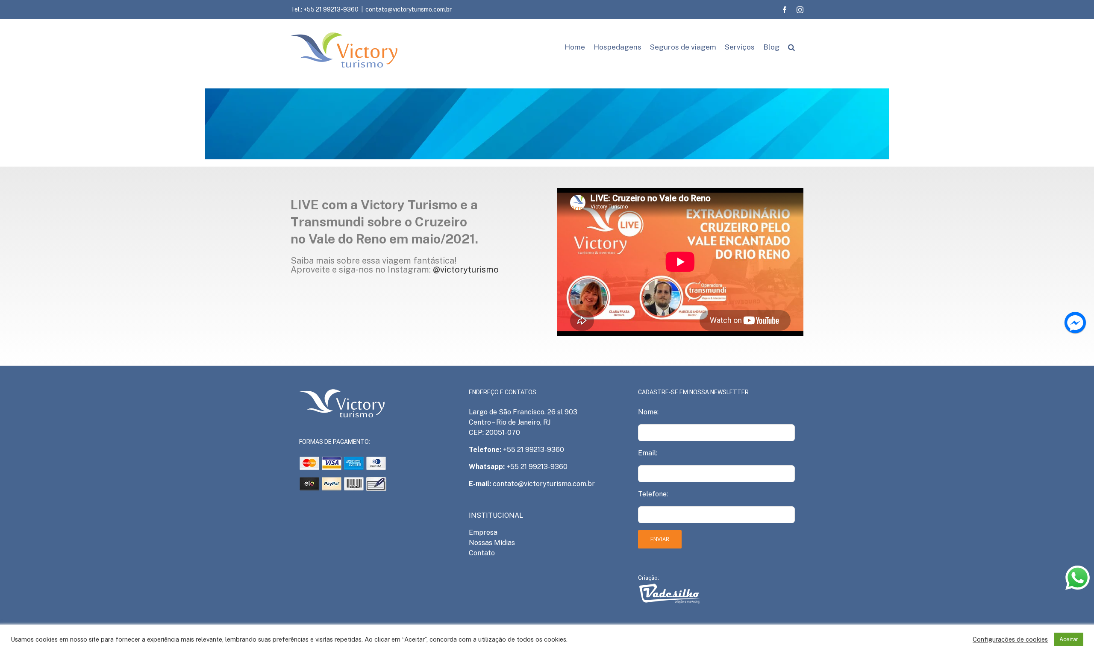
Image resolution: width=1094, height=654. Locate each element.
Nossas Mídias (492, 543)
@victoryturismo (466, 269)
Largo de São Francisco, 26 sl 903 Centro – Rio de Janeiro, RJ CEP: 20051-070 (523, 422)
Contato (482, 553)
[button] (791, 47)
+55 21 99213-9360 (533, 450)
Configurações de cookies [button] (1010, 639)
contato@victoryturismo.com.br (408, 9)
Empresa (483, 532)
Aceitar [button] (1068, 639)
